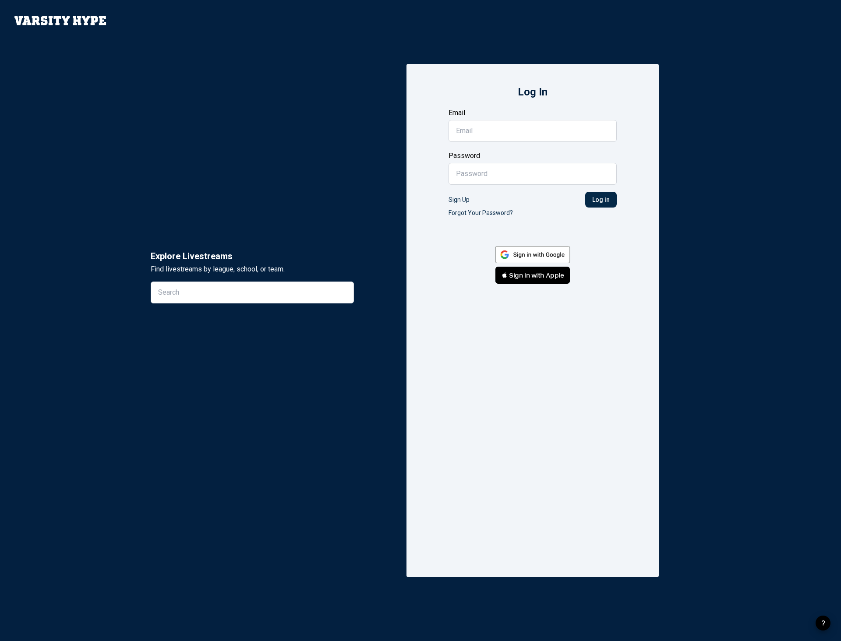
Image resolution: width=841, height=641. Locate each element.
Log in (601, 199)
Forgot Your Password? (481, 212)
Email (457, 113)
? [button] (823, 623)
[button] (532, 275)
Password (464, 155)
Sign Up (459, 199)
